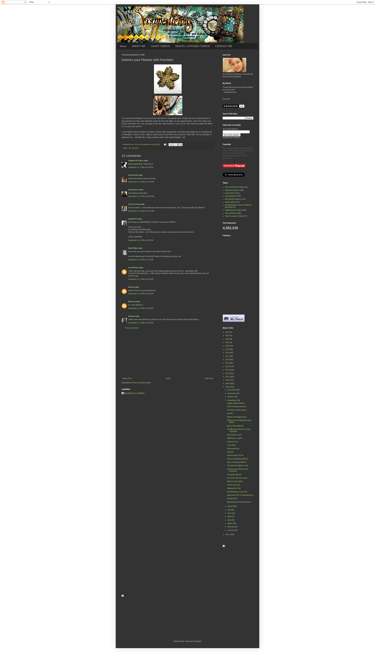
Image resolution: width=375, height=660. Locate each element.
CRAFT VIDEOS (160, 46)
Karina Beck (133, 190)
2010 (227, 380)
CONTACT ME (223, 46)
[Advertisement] (168, 353)
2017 (227, 356)
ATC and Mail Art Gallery (234, 187)
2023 (227, 336)
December (231, 390)
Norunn (131, 287)
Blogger (198, 641)
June (229, 513)
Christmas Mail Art (234, 475)
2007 (227, 535)
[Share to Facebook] (178, 144)
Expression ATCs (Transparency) (240, 495)
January (230, 530)
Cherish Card (232, 442)
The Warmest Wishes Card (237, 466)
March (230, 523)
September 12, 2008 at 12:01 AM (141, 211)
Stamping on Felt (234, 488)
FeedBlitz (236, 138)
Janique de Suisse (135, 161)
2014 (227, 366)
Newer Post (127, 378)
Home (123, 46)
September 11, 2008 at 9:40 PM (140, 167)
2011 (227, 377)
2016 (227, 360)
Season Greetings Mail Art (237, 459)
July (229, 510)
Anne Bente (133, 175)
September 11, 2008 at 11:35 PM (141, 182)
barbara (131, 316)
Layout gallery (230, 196)
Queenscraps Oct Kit (235, 455)
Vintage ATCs (232, 498)
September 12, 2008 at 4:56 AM (140, 294)
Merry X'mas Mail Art (235, 426)
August (230, 506)
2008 (227, 387)
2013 (227, 370)
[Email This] (169, 144)
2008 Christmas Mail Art (236, 407)
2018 (227, 353)
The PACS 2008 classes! (237, 410)
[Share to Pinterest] (181, 144)
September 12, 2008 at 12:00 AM (141, 196)
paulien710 (132, 219)
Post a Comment (131, 328)
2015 (227, 363)
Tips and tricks (133, 148)
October (230, 397)
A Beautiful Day (233, 449)
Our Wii (230, 413)
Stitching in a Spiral (234, 438)
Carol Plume (133, 268)
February (231, 527)
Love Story (231, 445)
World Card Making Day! (237, 417)
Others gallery (230, 202)
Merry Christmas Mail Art (236, 462)
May (229, 516)
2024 (227, 332)
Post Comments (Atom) (141, 383)
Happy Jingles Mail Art (236, 403)
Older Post (209, 378)
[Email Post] (165, 144)
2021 (227, 342)
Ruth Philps (133, 248)
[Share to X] (175, 144)
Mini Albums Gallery (233, 199)
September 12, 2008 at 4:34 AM (140, 279)
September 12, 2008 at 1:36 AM (140, 240)
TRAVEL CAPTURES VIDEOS (192, 46)
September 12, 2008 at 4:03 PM (140, 323)
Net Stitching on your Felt (237, 492)
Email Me (226, 99)
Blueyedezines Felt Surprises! (239, 502)
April (229, 520)
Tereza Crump (134, 204)
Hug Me (230, 452)
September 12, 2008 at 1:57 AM (140, 260)
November (231, 393)
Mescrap (131, 302)
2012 (227, 373)
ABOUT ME (138, 46)
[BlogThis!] (172, 144)
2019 (227, 349)
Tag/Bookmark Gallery (233, 210)
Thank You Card (233, 485)
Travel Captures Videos (234, 216)
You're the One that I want (237, 478)
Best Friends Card (234, 435)
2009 (227, 384)
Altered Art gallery (232, 190)
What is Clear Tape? (235, 481)
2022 (227, 339)
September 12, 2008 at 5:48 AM (140, 308)
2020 (227, 346)
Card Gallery (230, 193)
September (232, 400)
